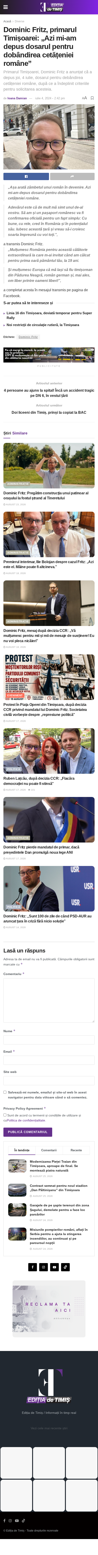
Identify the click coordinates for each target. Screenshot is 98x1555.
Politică (13, 769)
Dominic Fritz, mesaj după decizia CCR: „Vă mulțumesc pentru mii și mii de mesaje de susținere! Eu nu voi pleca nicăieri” (48, 636)
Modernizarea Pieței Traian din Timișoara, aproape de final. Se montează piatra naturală (54, 1166)
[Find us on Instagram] (43, 1267)
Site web (10, 1072)
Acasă (7, 21)
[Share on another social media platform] (72, 176)
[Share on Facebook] (26, 176)
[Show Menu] (5, 7)
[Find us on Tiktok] (65, 1267)
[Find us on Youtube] (54, 1267)
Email (9, 1051)
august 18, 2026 (15, 573)
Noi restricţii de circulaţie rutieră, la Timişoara (43, 325)
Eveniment (15, 695)
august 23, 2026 (15, 504)
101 (32, 790)
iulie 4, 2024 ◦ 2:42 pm (50, 98)
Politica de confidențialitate (26, 1120)
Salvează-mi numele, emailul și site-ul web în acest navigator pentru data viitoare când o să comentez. (47, 1094)
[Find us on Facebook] (32, 1267)
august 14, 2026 (15, 927)
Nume (9, 1031)
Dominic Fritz (28, 337)
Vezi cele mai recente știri (49, 1428)
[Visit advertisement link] (49, 355)
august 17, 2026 (15, 721)
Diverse (19, 21)
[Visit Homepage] (52, 7)
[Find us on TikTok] (23, 1520)
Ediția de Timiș (15, 1530)
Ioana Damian (17, 98)
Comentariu (14, 974)
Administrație (17, 484)
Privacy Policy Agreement (24, 1108)
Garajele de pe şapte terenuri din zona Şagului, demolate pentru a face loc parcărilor (59, 1209)
